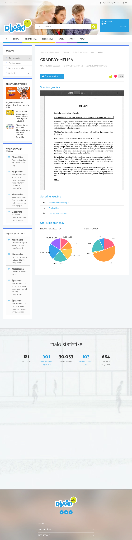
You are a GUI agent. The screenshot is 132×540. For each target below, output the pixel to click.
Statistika (12, 73)
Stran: (70, 93)
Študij (72, 39)
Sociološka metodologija (59, 202)
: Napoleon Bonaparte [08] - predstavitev (19, 216)
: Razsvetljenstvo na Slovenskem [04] (19, 161)
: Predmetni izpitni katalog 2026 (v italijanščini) (19, 258)
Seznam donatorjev (17, 68)
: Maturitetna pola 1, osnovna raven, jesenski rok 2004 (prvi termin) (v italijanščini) (19, 180)
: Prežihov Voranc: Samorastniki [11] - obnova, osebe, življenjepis (19, 200)
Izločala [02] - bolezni (58, 214)
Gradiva (16, 39)
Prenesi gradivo (51, 76)
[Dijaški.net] (66, 503)
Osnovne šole (31, 39)
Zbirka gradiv (14, 58)
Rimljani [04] (54, 208)
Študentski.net (11, 3)
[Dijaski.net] (17, 25)
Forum (82, 39)
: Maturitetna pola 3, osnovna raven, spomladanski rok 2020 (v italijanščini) (19, 288)
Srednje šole (47, 39)
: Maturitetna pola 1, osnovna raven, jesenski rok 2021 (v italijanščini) (20, 306)
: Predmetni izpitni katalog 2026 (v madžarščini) (19, 244)
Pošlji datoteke (15, 63)
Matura (61, 39)
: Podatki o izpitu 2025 (19, 272)
